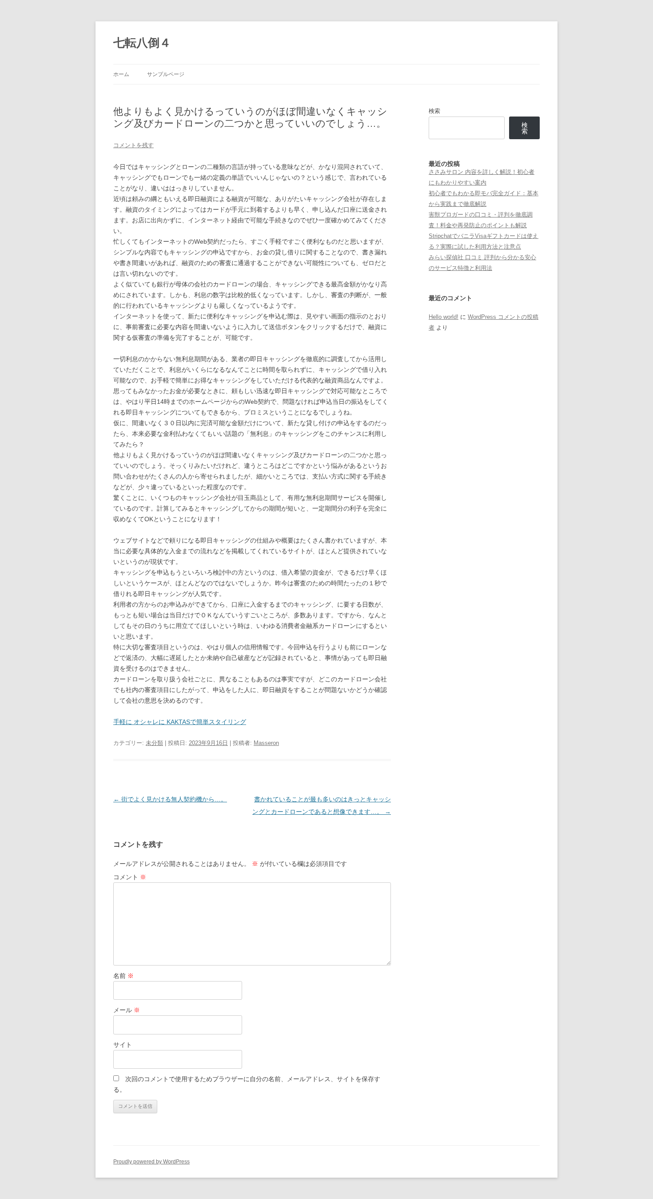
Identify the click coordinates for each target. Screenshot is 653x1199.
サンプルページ (165, 74)
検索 (434, 111)
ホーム (121, 74)
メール (126, 1010)
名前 (123, 975)
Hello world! (443, 317)
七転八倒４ (142, 42)
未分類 (154, 743)
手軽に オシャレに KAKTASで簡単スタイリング (179, 721)
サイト (122, 1044)
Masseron (266, 743)
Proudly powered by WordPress (151, 1162)
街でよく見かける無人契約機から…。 (170, 799)
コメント (129, 877)
